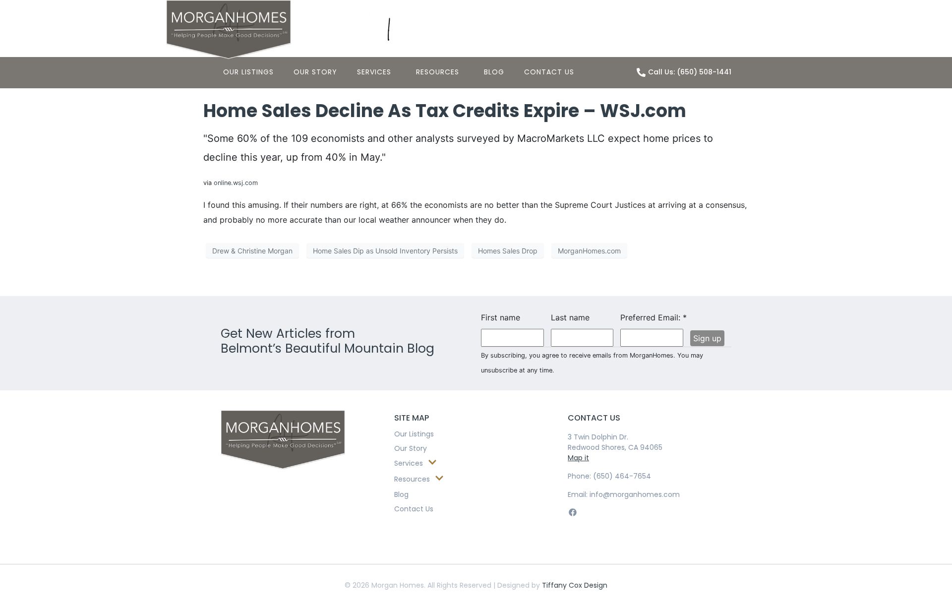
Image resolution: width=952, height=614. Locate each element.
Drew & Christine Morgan (252, 250)
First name (500, 317)
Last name (570, 317)
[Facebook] (572, 512)
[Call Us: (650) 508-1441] (641, 72)
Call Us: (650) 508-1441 (689, 72)
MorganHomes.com (589, 250)
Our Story (315, 72)
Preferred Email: (651, 317)
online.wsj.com (236, 182)
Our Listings (248, 72)
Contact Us (549, 72)
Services (374, 72)
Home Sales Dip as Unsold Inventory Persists (385, 250)
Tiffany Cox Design (574, 585)
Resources (437, 72)
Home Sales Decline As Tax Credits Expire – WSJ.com (444, 110)
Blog (494, 72)
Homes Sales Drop (507, 250)
